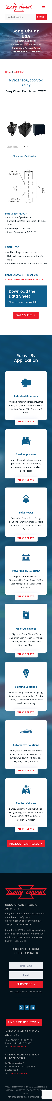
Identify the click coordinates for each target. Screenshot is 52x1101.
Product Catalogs (24, 844)
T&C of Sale (32, 1090)
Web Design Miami (15, 1097)
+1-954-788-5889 (18, 1046)
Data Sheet (24, 315)
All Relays (19, 72)
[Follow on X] (21, 1007)
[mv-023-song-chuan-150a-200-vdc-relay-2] (26, 208)
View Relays (26, 422)
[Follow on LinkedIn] (32, 1007)
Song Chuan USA (26, 33)
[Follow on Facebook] (27, 1007)
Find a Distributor (22, 1022)
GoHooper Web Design (34, 1097)
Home (8, 72)
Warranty (20, 1090)
